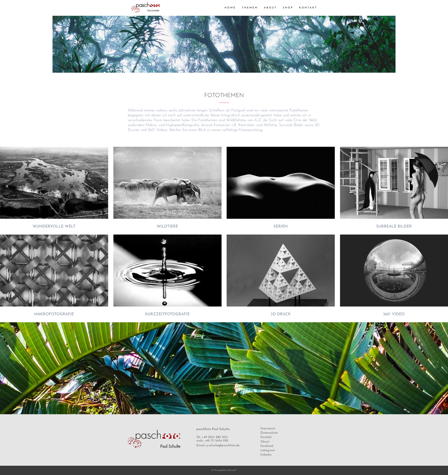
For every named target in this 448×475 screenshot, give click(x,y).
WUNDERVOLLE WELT (54, 227)
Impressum (267, 428)
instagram (267, 450)
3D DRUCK (281, 314)
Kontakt (266, 437)
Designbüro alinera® (225, 470)
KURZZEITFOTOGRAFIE (167, 314)
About (264, 441)
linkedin (266, 454)
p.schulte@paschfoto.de (223, 445)
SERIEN (281, 227)
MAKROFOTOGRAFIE (54, 314)
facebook (267, 446)
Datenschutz (269, 433)
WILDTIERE (167, 227)
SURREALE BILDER (394, 227)
